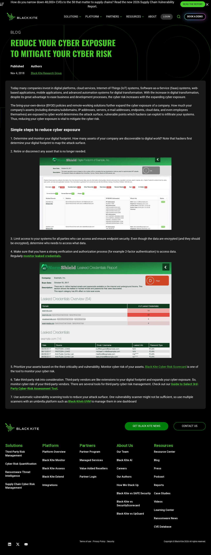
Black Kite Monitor (53, 460)
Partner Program (90, 451)
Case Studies (162, 493)
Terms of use (85, 541)
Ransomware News (166, 518)
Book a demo (195, 16)
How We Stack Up (128, 485)
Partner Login (88, 476)
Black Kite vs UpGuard (130, 513)
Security (110, 541)
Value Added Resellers (94, 468)
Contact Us (189, 426)
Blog (157, 460)
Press (157, 468)
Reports (159, 485)
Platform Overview (53, 451)
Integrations (50, 485)
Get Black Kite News (146, 426)
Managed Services (91, 460)
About (152, 16)
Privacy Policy (99, 541)
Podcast (159, 476)
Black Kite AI (124, 460)
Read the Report (163, 4)
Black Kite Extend (53, 476)
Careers (122, 468)
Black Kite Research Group (46, 73)
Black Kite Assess (53, 468)
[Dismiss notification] (208, 4)
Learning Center (164, 510)
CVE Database (162, 526)
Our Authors (124, 476)
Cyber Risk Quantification (20, 463)
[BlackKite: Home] (22, 16)
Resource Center (164, 451)
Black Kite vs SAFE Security (134, 493)
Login (166, 16)
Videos (158, 501)
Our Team (123, 451)
